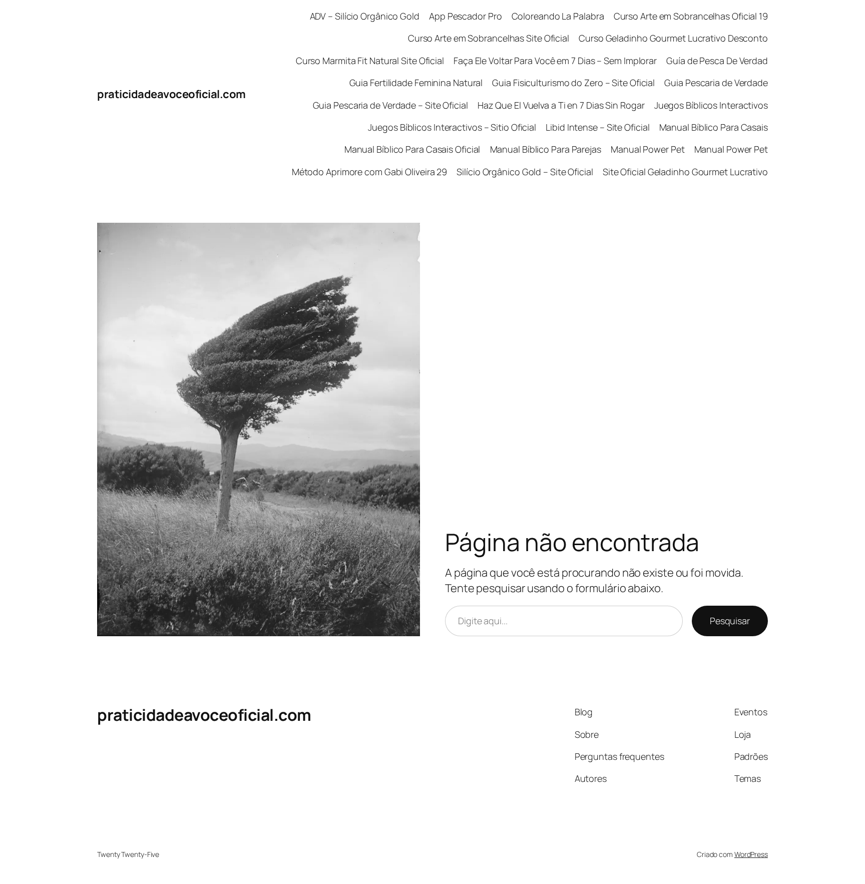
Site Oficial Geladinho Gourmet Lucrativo (685, 172)
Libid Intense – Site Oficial (597, 127)
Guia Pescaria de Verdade (716, 83)
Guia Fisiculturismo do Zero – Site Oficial (573, 83)
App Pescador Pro (465, 16)
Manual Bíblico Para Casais (713, 127)
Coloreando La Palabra (558, 16)
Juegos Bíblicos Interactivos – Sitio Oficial (452, 127)
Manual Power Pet (647, 149)
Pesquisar (730, 621)
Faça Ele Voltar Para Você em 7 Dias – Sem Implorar (555, 61)
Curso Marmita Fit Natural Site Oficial (370, 61)
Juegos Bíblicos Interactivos (711, 105)
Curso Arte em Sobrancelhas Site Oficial (488, 38)
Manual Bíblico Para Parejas (545, 149)
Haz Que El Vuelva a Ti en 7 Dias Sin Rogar (561, 105)
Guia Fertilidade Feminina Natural (416, 83)
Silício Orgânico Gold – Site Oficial (525, 172)
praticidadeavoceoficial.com (171, 94)
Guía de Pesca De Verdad (717, 61)
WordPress (751, 854)
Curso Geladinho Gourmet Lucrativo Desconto (673, 38)
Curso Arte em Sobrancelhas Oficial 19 (691, 16)
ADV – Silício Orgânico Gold (364, 16)
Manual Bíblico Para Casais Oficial (412, 149)
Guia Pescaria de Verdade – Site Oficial (390, 105)
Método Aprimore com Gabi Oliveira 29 (369, 172)
